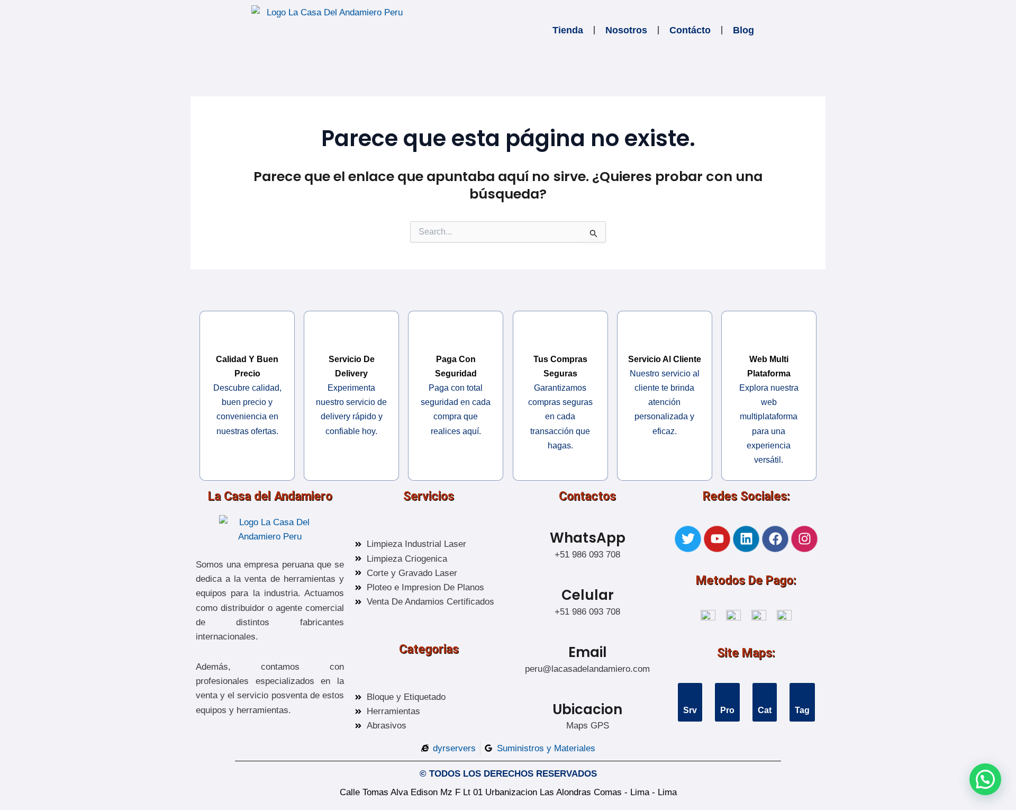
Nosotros (626, 30)
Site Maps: (746, 653)
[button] (985, 779)
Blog (743, 30)
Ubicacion (587, 709)
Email (587, 652)
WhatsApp (587, 537)
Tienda (567, 30)
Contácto (690, 30)
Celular (587, 595)
